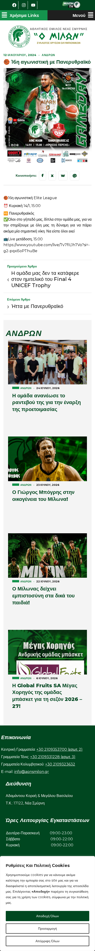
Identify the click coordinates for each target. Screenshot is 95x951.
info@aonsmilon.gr (31, 771)
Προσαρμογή (47, 928)
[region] (47, 903)
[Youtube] (33, 5)
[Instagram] (24, 5)
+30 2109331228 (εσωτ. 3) (52, 757)
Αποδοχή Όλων (47, 916)
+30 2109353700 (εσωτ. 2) (59, 749)
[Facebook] (14, 5)
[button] (20, 15)
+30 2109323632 (60, 764)
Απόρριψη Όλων (47, 941)
